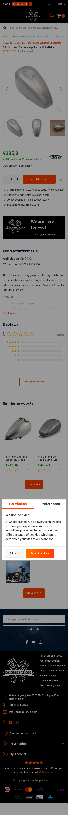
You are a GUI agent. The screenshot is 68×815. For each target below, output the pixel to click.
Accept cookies (39, 553)
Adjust (13, 553)
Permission (18, 504)
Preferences (50, 504)
